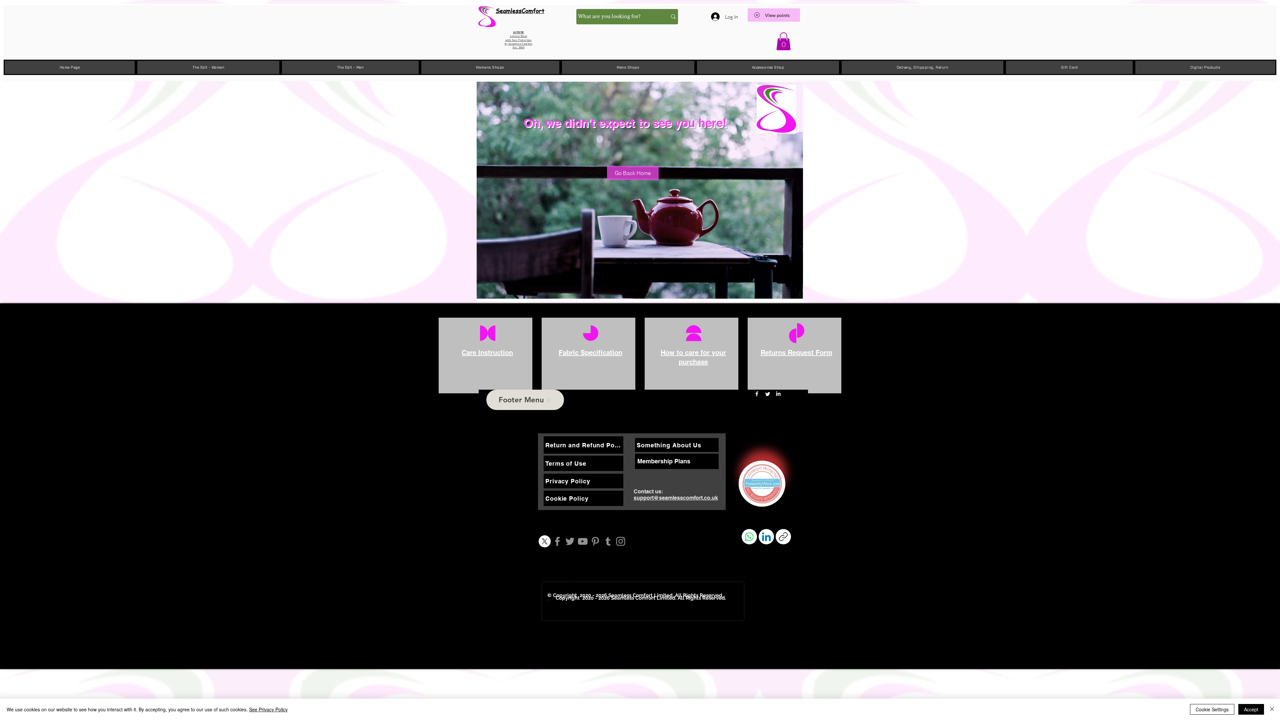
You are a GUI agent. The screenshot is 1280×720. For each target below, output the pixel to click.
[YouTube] (583, 541)
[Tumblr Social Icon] (608, 541)
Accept (1251, 709)
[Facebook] (557, 541)
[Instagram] (621, 541)
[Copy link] (783, 536)
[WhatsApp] (749, 536)
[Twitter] (570, 541)
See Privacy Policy (268, 709)
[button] (783, 41)
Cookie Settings (1212, 709)
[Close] (1272, 709)
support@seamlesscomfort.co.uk (676, 498)
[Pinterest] (595, 541)
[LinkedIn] (778, 394)
